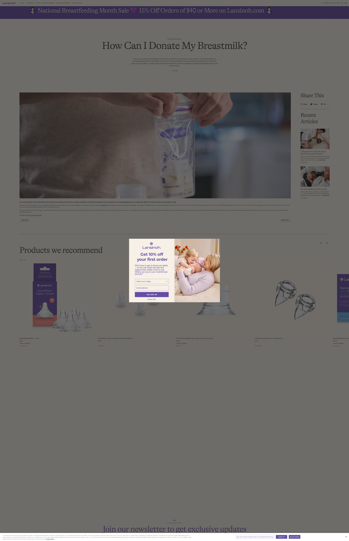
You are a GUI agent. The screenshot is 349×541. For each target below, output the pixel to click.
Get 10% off (152, 295)
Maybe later (152, 299)
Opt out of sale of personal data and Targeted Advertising (255, 536)
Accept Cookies (294, 536)
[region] (174, 537)
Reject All (281, 536)
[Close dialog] (218, 240)
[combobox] (151, 281)
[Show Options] (167, 281)
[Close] (346, 537)
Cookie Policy (50, 539)
